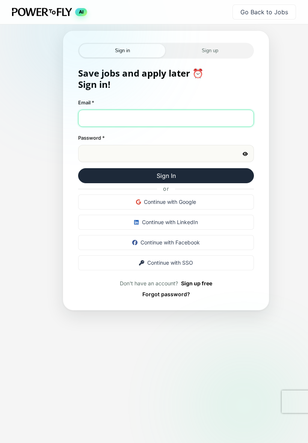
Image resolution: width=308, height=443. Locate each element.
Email (86, 102)
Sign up (210, 50)
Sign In (166, 175)
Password (91, 138)
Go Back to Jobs (264, 12)
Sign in (122, 50)
